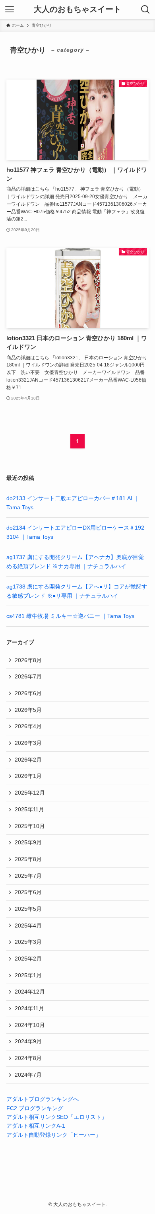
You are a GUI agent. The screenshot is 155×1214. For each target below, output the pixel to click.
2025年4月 (28, 925)
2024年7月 (28, 1075)
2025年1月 (28, 975)
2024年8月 (28, 1058)
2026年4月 (28, 726)
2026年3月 (28, 743)
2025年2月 (28, 958)
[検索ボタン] (145, 9)
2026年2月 (28, 759)
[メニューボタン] (9, 9)
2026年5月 (28, 710)
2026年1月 (28, 776)
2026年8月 (28, 660)
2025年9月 (28, 842)
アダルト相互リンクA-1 (35, 1125)
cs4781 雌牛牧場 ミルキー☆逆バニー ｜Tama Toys (70, 616)
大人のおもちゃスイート (77, 10)
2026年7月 (28, 676)
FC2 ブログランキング (34, 1108)
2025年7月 (28, 876)
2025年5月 (28, 909)
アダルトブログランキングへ (42, 1099)
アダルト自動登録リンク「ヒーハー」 (53, 1135)
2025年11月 (29, 809)
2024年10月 (30, 1025)
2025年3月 (28, 942)
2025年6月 (28, 892)
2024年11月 (29, 1008)
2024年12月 (30, 991)
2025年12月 (30, 792)
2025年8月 (28, 859)
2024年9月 (28, 1041)
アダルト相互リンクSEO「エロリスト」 (56, 1117)
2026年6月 (28, 693)
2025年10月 (30, 826)
